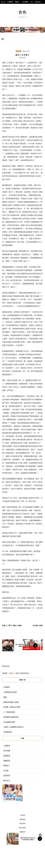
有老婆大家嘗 (38, 625)
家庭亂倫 (6, 756)
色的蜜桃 (25, 2)
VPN (31, 2)
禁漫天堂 (38, 2)
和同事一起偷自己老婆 (11, 707)
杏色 (22, 12)
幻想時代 (6, 687)
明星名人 (6, 765)
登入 (14, 673)
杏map (3, 2)
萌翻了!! (17, 2)
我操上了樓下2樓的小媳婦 (12, 625)
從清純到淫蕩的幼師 (10, 717)
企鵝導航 (10, 2)
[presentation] (3, 30)
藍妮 (5, 697)
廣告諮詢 (22, 823)
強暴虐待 (6, 761)
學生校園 (6, 751)
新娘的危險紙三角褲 (10, 702)
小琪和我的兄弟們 (10, 692)
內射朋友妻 (7, 732)
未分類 (5, 770)
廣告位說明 (22, 827)
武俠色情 (6, 776)
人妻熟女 (18, 51)
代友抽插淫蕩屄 (9, 722)
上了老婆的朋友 (9, 712)
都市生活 (6, 781)
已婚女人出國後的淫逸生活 (13, 727)
